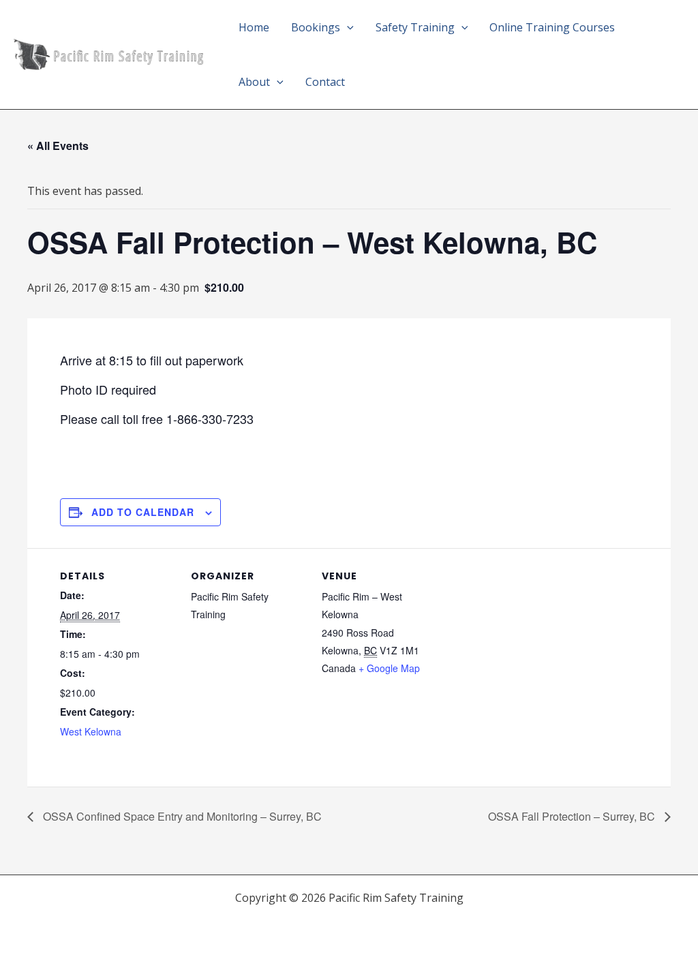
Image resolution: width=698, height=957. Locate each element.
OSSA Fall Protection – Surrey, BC (573, 816)
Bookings (315, 27)
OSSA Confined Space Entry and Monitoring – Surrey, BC (181, 816)
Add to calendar (142, 512)
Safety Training (415, 27)
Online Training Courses (552, 27)
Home (254, 27)
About (254, 81)
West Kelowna (90, 731)
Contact (325, 81)
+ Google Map (389, 668)
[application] (347, 27)
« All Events (58, 145)
